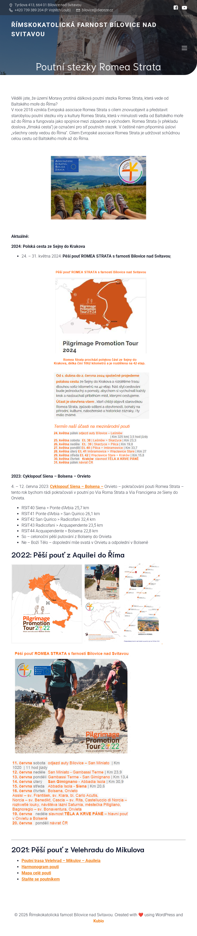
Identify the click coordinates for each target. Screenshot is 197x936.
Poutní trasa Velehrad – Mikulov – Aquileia (61, 860)
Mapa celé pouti (36, 873)
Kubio (98, 921)
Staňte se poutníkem (41, 879)
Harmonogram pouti (40, 866)
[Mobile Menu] (184, 48)
